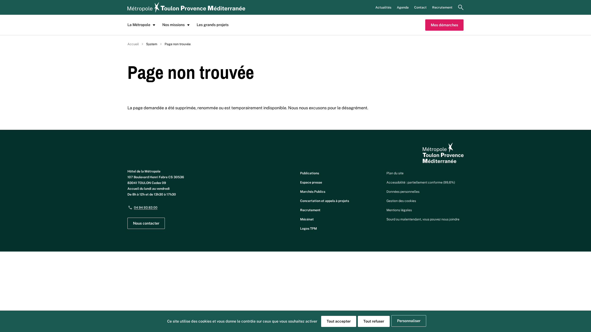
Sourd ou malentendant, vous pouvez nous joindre (422, 219)
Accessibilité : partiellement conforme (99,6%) (420, 182)
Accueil (133, 44)
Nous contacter (146, 223)
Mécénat (307, 219)
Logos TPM (308, 228)
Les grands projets (213, 25)
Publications (309, 173)
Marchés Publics (312, 191)
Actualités (383, 7)
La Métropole (138, 25)
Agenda (403, 7)
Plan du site (395, 173)
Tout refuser (373, 321)
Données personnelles (402, 191)
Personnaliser (408, 321)
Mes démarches (444, 25)
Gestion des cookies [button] (401, 201)
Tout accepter (339, 321)
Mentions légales (399, 210)
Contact (420, 7)
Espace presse (311, 182)
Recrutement (442, 7)
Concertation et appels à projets (324, 201)
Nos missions (173, 25)
